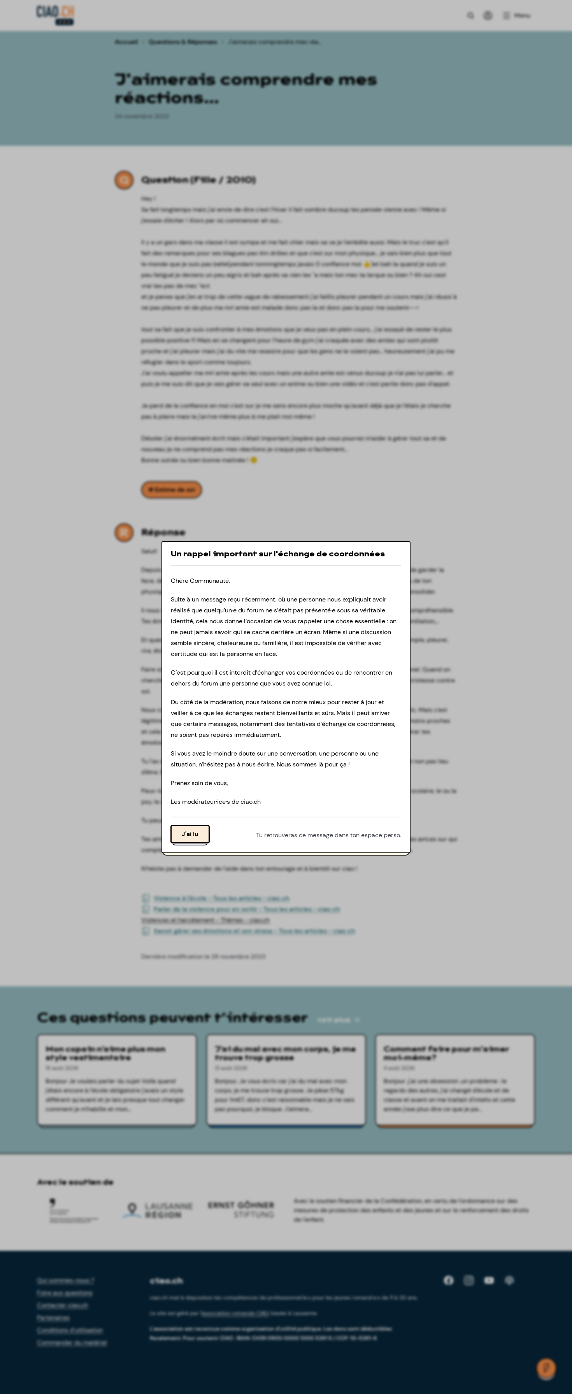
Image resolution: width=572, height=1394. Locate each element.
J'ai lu (190, 833)
